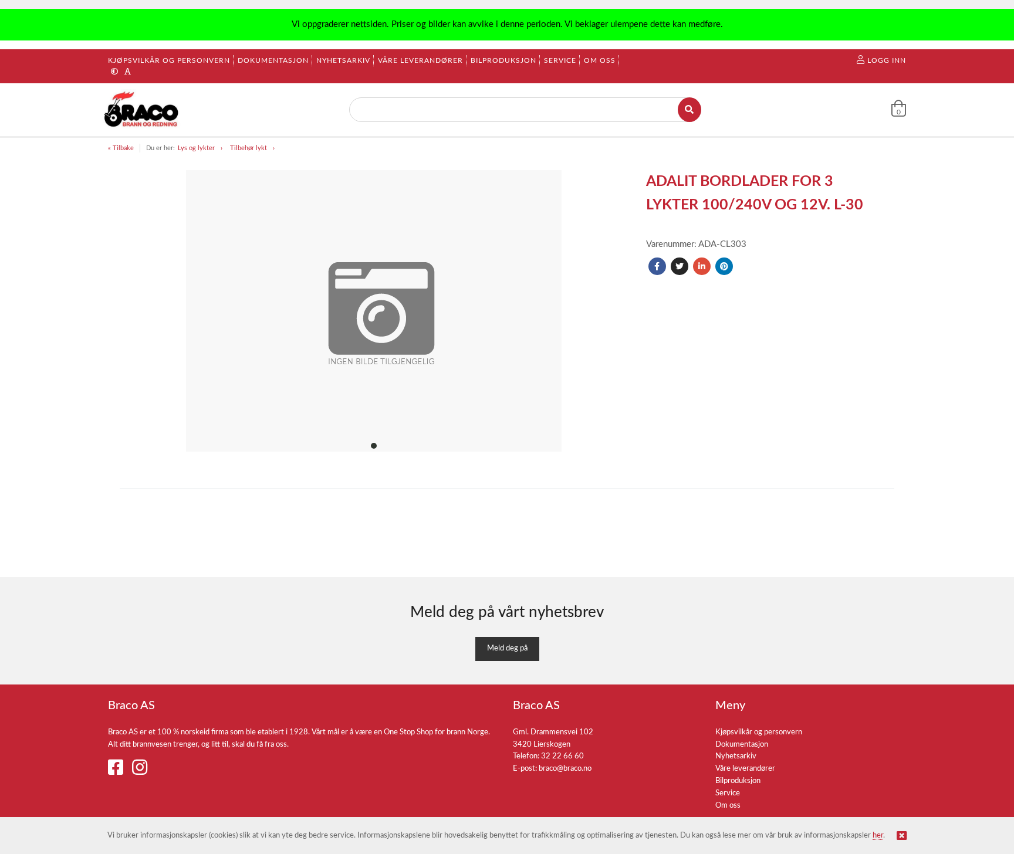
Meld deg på (507, 648)
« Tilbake (121, 148)
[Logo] (142, 109)
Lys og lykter (196, 148)
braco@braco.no (565, 768)
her (878, 835)
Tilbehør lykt (248, 148)
